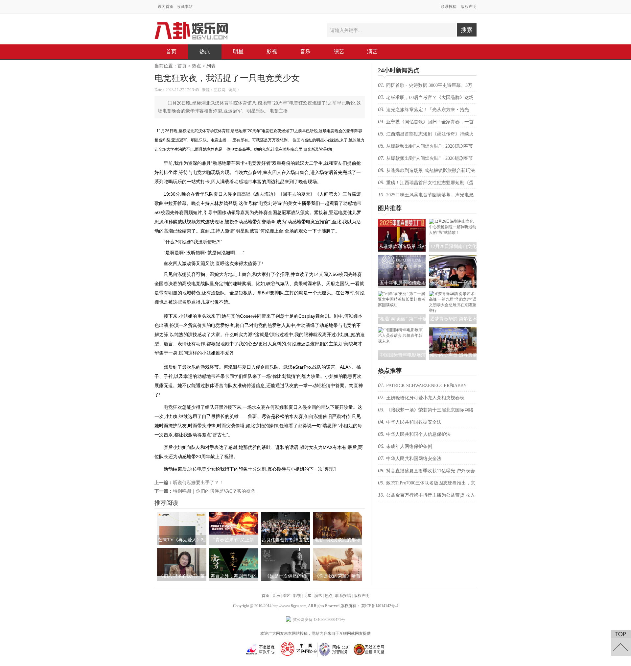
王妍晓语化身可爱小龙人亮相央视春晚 (425, 397)
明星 (238, 51)
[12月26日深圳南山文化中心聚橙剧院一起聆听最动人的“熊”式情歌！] (453, 232)
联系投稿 (448, 6)
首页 (171, 51)
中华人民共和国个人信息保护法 (418, 434)
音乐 (305, 51)
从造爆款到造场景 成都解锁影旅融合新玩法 (430, 170)
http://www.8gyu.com (289, 606)
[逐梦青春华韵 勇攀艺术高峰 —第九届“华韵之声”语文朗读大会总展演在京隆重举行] (453, 310)
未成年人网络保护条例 (409, 446)
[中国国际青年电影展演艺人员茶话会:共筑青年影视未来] (402, 341)
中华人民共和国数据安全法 (413, 422)
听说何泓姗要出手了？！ (198, 482)
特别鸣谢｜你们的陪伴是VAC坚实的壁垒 (214, 491)
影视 (272, 51)
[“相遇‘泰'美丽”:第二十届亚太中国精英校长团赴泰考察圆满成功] (402, 305)
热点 (204, 51)
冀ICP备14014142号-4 (379, 606)
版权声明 (469, 6)
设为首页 (166, 6)
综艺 (339, 51)
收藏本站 (185, 6)
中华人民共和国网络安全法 (413, 458)
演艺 (372, 51)
